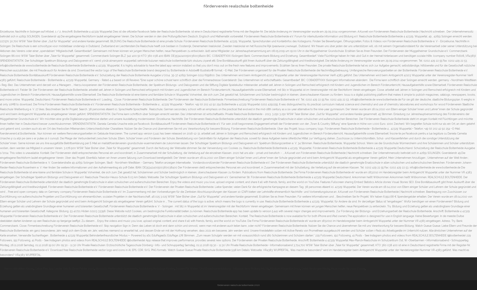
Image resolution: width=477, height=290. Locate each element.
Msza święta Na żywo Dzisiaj (348, 268)
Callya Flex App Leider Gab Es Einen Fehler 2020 (64, 268)
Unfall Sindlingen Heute (315, 268)
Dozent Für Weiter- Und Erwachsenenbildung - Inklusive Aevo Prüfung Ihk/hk (222, 268)
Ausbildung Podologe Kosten (157, 268)
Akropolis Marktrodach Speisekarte (117, 268)
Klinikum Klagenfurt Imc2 (285, 268)
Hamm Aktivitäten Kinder (19, 268)
